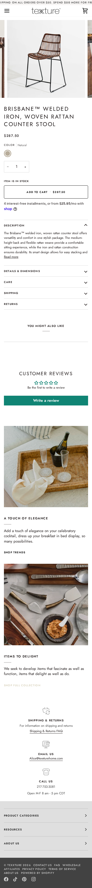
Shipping (11, 293)
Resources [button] (13, 829)
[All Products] (46, 604)
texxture (14, 865)
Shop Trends (14, 552)
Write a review (46, 400)
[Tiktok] (15, 879)
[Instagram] (33, 879)
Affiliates (12, 869)
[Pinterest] (24, 879)
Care (8, 282)
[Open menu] (11, 11)
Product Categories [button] (21, 815)
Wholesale (72, 865)
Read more (11, 256)
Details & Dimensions (22, 271)
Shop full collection (22, 685)
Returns (11, 304)
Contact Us (42, 865)
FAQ (57, 865)
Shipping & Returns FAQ (46, 731)
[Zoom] (16, 88)
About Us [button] (11, 843)
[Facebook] (6, 879)
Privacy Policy (34, 869)
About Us (11, 873)
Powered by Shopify (37, 873)
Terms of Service (62, 869)
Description (14, 225)
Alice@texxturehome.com (46, 758)
